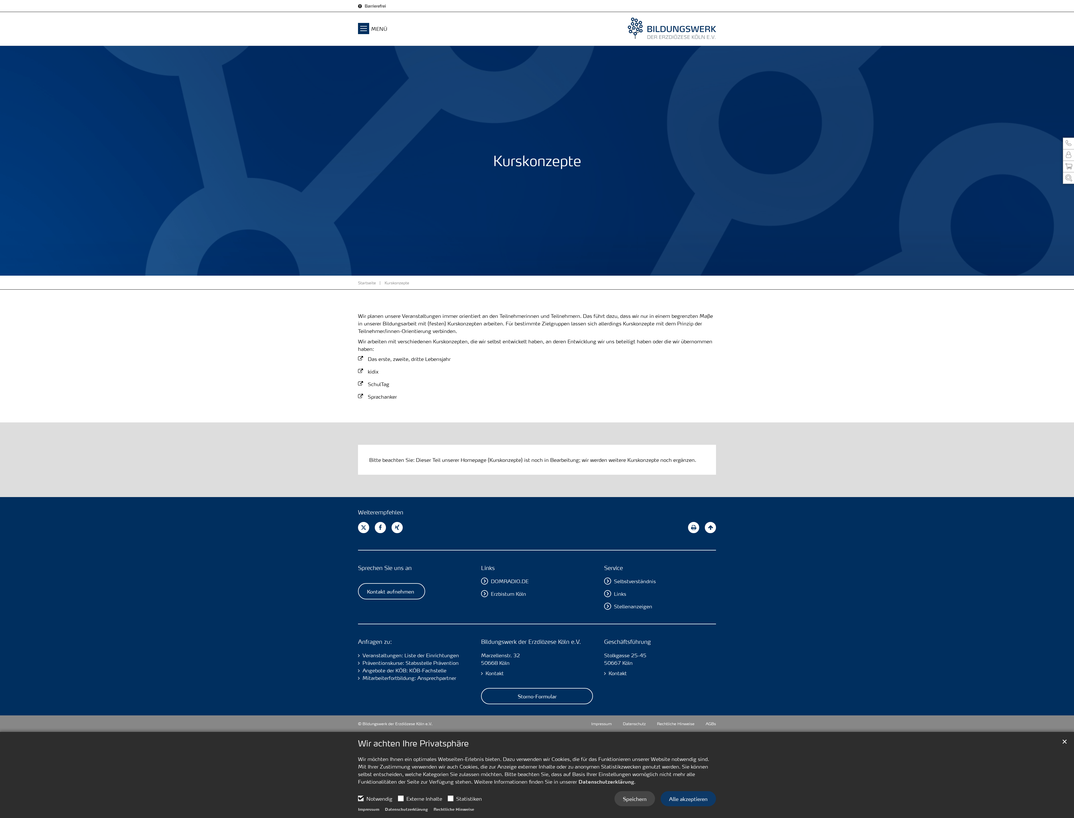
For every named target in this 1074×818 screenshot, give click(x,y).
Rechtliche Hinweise (454, 809)
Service (613, 567)
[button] (1068, 143)
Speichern (635, 798)
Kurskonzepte (397, 282)
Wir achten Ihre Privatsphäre (413, 743)
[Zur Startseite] (660, 29)
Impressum (368, 809)
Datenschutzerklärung (606, 781)
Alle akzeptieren (688, 798)
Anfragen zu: (375, 641)
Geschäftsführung (627, 641)
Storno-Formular (537, 696)
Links (488, 567)
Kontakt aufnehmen (390, 591)
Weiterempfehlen (380, 512)
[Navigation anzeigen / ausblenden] (363, 29)
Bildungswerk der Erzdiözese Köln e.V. (531, 641)
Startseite (367, 282)
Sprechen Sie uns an (385, 567)
